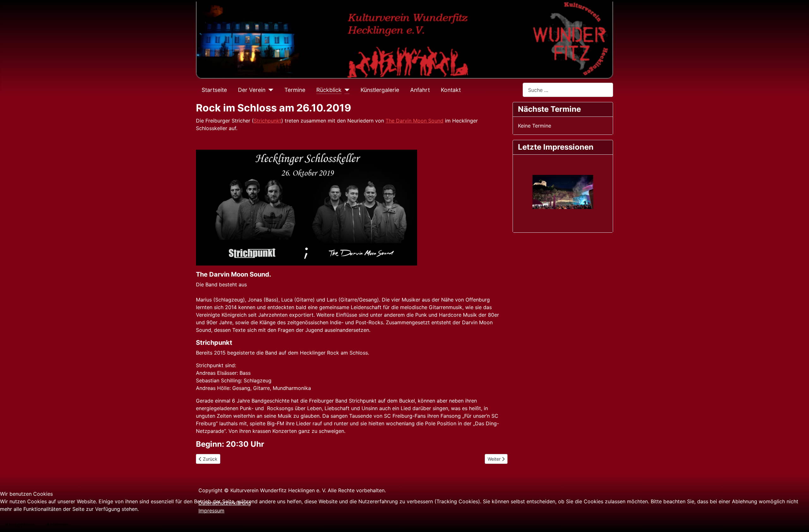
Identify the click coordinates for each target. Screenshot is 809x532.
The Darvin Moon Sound (414, 120)
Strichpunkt (267, 120)
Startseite (214, 90)
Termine (294, 90)
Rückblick (329, 90)
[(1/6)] (562, 192)
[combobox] (568, 90)
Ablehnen (57, 525)
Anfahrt (420, 90)
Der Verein (251, 90)
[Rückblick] (346, 90)
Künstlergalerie (380, 90)
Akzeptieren (19, 525)
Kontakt (451, 90)
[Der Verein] (269, 90)
